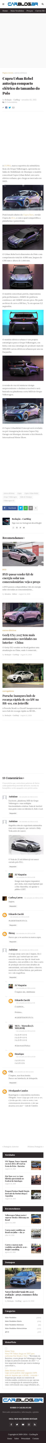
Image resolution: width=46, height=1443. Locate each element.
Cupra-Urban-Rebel (31, 493)
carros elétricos (20, 73)
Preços (29, 10)
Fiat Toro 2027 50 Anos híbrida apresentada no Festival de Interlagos (14, 1178)
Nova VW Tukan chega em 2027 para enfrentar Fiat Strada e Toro (19, 1355)
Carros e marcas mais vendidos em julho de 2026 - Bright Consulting (16, 1247)
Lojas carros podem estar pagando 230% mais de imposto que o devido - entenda (21, 1374)
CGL (11, 1071)
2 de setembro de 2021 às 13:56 (25, 933)
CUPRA (7, 165)
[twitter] (20, 527)
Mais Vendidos (17, 10)
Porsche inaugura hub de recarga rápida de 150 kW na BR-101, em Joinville (20, 699)
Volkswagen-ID (9, 501)
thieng (12, 933)
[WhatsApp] (25, 508)
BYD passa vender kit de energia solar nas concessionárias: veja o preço (21, 578)
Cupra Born (28, 214)
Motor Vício (9, 1351)
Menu (3, 4)
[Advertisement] (23, 40)
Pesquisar (42, 4)
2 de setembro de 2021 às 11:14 (28, 797)
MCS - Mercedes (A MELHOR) (24, 1027)
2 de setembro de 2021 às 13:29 (19, 917)
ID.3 (13, 218)
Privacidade (25, 1439)
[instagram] (13, 527)
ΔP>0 (23, 1332)
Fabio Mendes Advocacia (14, 1370)
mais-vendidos (23, 1318)
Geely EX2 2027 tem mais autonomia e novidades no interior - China (19, 638)
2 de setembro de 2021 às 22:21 (25, 1031)
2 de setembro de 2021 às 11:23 (28, 821)
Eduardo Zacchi (16, 914)
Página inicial (7, 73)
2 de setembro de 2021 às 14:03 (28, 950)
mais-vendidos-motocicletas (23, 1328)
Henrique (19, 1053)
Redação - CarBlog (21, 518)
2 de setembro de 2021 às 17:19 (25, 1003)
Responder (13, 813)
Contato (36, 1439)
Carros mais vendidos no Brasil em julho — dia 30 (15, 1231)
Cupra (19, 493)
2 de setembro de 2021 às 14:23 (23, 1072)
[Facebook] (6, 107)
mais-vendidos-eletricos (23, 1325)
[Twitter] (10, 107)
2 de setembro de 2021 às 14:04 (25, 988)
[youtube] (24, 527)
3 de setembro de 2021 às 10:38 (25, 1057)
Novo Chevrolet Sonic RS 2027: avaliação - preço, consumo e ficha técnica (21, 1295)
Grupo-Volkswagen (10, 497)
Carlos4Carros (16, 897)
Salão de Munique (26, 497)
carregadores (8, 691)
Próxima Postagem (35, 1147)
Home (5, 10)
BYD (4, 569)
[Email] (13, 107)
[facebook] (16, 527)
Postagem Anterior (11, 1147)
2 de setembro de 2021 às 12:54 (33, 898)
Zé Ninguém (20, 874)
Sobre (16, 1439)
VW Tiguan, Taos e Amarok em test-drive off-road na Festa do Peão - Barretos (16, 1163)
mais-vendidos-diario (23, 1321)
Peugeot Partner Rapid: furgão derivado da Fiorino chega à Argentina (17, 1193)
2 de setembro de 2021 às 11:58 (25, 877)
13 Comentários (11, 102)
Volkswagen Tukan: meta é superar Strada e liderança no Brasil (17, 1217)
